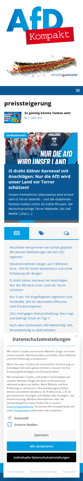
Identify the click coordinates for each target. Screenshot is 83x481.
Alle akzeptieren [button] (41, 446)
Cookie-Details (15, 471)
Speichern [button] (41, 435)
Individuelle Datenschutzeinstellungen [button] (42, 457)
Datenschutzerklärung (20, 406)
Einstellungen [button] (22, 410)
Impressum (69, 471)
